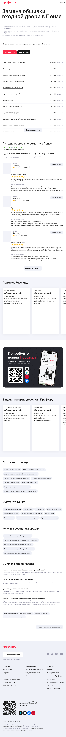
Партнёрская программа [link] (55, 682)
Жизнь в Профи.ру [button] (53, 689)
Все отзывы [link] (7, 676)
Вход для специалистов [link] (33, 673)
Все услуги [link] (6, 673)
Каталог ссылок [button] (8, 682)
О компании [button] (51, 670)
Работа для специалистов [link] (34, 676)
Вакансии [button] (50, 685)
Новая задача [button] (7, 670)
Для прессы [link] (51, 679)
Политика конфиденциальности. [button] (21, 730)
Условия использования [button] (11, 679)
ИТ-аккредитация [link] (53, 673)
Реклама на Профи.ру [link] (54, 676)
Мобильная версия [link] (9, 685)
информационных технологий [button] (12, 726)
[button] (56, 164)
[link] (10, 52)
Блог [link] (48, 692)
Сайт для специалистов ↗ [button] (34, 670)
